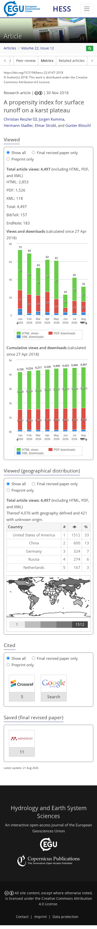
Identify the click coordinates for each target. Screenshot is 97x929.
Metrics (47, 60)
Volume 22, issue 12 (37, 48)
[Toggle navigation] (86, 8)
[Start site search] (89, 48)
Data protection (65, 917)
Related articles (72, 60)
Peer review (26, 60)
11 (22, 752)
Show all (18, 152)
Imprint (40, 917)
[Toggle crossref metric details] (22, 683)
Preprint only (22, 159)
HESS (62, 8)
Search (53, 696)
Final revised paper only (57, 152)
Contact (22, 917)
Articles (10, 48)
